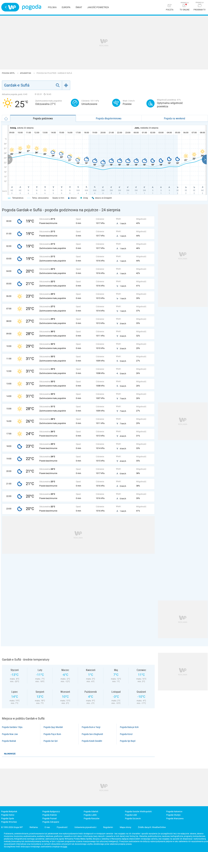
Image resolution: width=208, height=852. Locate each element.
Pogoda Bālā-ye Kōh (129, 727)
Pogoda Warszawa (174, 818)
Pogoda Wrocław (9, 822)
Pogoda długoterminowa (108, 118)
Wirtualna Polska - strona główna (10, 7)
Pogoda (31, 7)
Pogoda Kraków (49, 815)
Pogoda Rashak (9, 740)
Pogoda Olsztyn (173, 815)
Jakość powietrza (98, 7)
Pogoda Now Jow (10, 734)
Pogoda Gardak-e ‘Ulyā (12, 727)
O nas (47, 827)
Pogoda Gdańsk (91, 811)
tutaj (65, 847)
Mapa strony (125, 827)
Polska (52, 7)
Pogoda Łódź (131, 815)
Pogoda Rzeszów (91, 818)
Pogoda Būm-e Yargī (91, 727)
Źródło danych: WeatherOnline (152, 827)
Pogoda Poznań (49, 818)
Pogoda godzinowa (43, 118)
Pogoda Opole (7, 818)
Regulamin (108, 827)
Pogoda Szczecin (133, 818)
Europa (66, 7)
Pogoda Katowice (174, 811)
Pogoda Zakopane (50, 822)
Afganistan (26, 73)
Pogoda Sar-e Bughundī (92, 734)
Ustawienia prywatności (85, 827)
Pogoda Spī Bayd (127, 740)
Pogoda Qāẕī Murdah (53, 727)
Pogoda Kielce (7, 815)
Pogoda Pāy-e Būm (52, 734)
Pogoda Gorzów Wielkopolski (138, 811)
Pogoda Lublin (90, 815)
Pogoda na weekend (174, 118)
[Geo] (66, 85)
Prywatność (62, 827)
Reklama (34, 827)
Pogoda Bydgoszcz (51, 811)
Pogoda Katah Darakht (92, 740)
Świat (79, 7)
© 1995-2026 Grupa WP (12, 827)
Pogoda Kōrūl (126, 734)
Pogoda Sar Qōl (51, 740)
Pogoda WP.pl (8, 73)
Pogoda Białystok (9, 811)
